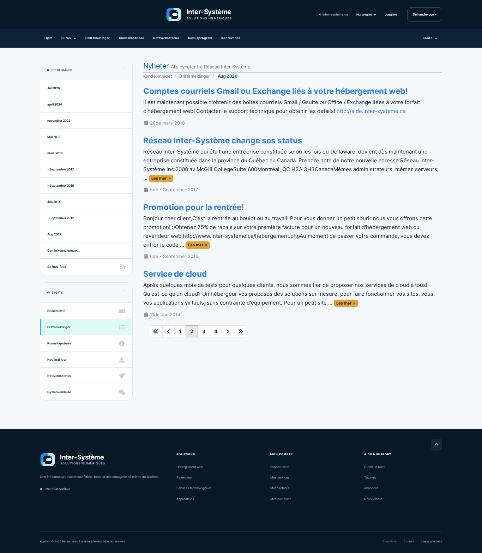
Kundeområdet (157, 76)
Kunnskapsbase (131, 38)
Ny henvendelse (59, 392)
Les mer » (161, 178)
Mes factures (279, 488)
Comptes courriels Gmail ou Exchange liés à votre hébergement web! (275, 91)
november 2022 (58, 120)
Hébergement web (189, 467)
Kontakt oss (230, 38)
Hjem (48, 38)
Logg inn (391, 14)
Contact (409, 541)
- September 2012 (60, 218)
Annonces (371, 488)
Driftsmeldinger (97, 38)
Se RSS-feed (56, 267)
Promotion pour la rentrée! (193, 207)
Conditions (389, 541)
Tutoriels (370, 477)
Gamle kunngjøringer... (63, 250)
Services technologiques (194, 488)
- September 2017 (60, 169)
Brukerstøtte (56, 311)
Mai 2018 (54, 137)
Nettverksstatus (166, 38)
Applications (185, 499)
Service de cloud (175, 273)
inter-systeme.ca (335, 14)
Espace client (279, 467)
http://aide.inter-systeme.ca (371, 111)
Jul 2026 (53, 88)
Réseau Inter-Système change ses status (222, 140)
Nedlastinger (56, 359)
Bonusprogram (200, 38)
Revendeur (184, 477)
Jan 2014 (54, 202)
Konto (428, 38)
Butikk (67, 38)
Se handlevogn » (424, 14)
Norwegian (364, 14)
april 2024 (54, 104)
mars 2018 (55, 153)
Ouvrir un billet (374, 467)
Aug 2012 (54, 234)
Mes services (280, 477)
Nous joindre (373, 499)
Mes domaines (280, 499)
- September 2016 (60, 185)
